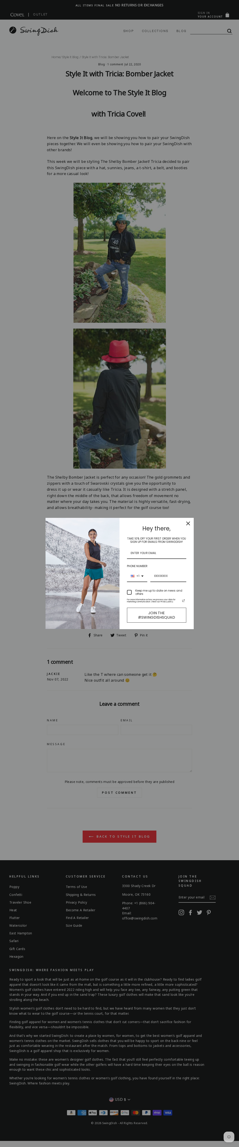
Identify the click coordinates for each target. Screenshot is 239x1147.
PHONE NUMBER (137, 566)
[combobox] (137, 576)
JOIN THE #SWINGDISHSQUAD (156, 615)
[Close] (188, 523)
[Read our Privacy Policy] (183, 600)
